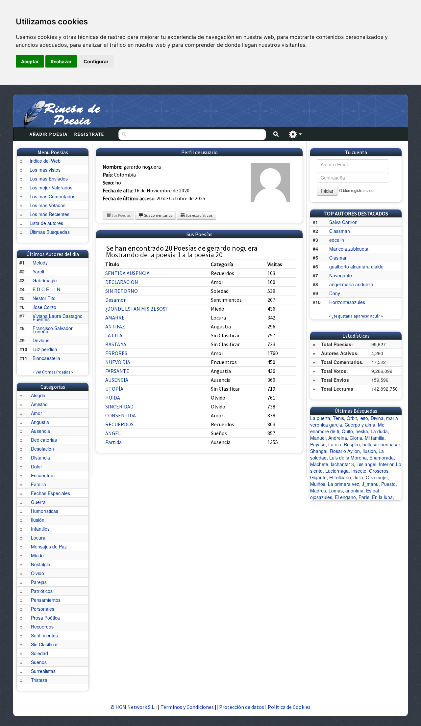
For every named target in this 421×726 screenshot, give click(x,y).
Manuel (318, 437)
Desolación (42, 448)
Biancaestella (46, 358)
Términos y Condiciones (187, 707)
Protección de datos (242, 707)
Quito (347, 431)
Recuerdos (42, 626)
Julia (358, 477)
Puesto (388, 484)
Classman (339, 231)
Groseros (378, 470)
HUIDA (112, 397)
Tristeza (39, 680)
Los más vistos (45, 169)
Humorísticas (44, 511)
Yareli (38, 271)
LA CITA (113, 335)
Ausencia (40, 431)
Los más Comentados (52, 196)
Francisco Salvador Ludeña (53, 330)
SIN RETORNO (121, 291)
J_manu (370, 484)
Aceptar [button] (30, 61)
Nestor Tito (44, 298)
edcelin (336, 240)
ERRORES (116, 353)
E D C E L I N (46, 289)
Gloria (356, 437)
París (364, 497)
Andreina (337, 437)
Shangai (318, 451)
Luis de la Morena (348, 457)
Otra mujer (377, 477)
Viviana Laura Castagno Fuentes (58, 317)
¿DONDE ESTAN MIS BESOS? (136, 308)
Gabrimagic (45, 280)
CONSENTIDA (120, 415)
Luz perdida (45, 349)
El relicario (340, 477)
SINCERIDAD (119, 406)
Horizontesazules (347, 302)
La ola (334, 444)
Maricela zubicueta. (349, 248)
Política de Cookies (289, 707)
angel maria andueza (351, 284)
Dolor (36, 466)
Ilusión (37, 520)
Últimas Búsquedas (50, 232)
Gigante (318, 477)
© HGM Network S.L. (133, 707)
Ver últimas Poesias (53, 372)
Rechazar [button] (61, 61)
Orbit (352, 418)
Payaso (318, 444)
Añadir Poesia (49, 134)
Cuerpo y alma (360, 424)
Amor (36, 413)
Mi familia (374, 437)
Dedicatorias (44, 439)
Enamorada (381, 457)
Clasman (338, 257)
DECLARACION (121, 282)
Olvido (37, 573)
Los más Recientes (49, 214)
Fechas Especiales (50, 493)
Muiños (317, 484)
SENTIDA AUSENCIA (127, 273)
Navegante (340, 275)
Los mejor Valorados (51, 187)
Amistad (39, 404)
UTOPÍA (114, 388)
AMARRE (115, 317)
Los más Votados (47, 205)
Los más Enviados (49, 178)
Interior (386, 464)
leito (363, 418)
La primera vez (343, 484)
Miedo (37, 555)
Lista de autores (46, 223)
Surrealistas (43, 671)
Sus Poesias (121, 215)
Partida (113, 442)
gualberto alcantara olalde (356, 266)
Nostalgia (40, 564)
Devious (41, 340)
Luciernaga (337, 470)
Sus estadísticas (198, 215)
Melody (40, 262)
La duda (379, 431)
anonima (354, 490)
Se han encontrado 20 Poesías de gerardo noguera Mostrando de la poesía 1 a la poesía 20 (182, 251)
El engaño (345, 497)
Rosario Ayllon (345, 451)
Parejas (39, 582)
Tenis (338, 418)
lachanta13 (342, 464)
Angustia (40, 422)
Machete (319, 464)
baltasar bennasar (381, 444)
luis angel (366, 464)
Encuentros (43, 475)
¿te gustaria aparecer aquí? (356, 316)
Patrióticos (42, 591)
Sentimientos (44, 635)
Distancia (40, 457)
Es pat (372, 490)
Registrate (89, 134)
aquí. (371, 190)
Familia (38, 484)
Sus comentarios (157, 215)
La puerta (320, 418)
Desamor (115, 299)
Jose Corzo (44, 307)
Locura (38, 537)
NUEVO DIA (117, 362)
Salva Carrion (343, 222)
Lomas (336, 490)
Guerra (38, 502)
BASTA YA (115, 344)
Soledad (39, 653)
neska (362, 431)
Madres (318, 490)
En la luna (382, 497)
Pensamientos (46, 600)
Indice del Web (45, 160)
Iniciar (327, 190)
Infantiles (40, 528)
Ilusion (369, 451)
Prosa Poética (45, 617)
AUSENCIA (116, 380)
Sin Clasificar (44, 644)
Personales (42, 608)
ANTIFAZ (115, 326)
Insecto (358, 470)
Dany (334, 293)
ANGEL (113, 433)
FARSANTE (117, 371)
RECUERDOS (119, 424)
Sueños (39, 662)
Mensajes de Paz (49, 546)
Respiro (352, 444)
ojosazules (321, 497)
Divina (377, 418)
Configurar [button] (96, 61)
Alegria (38, 395)
